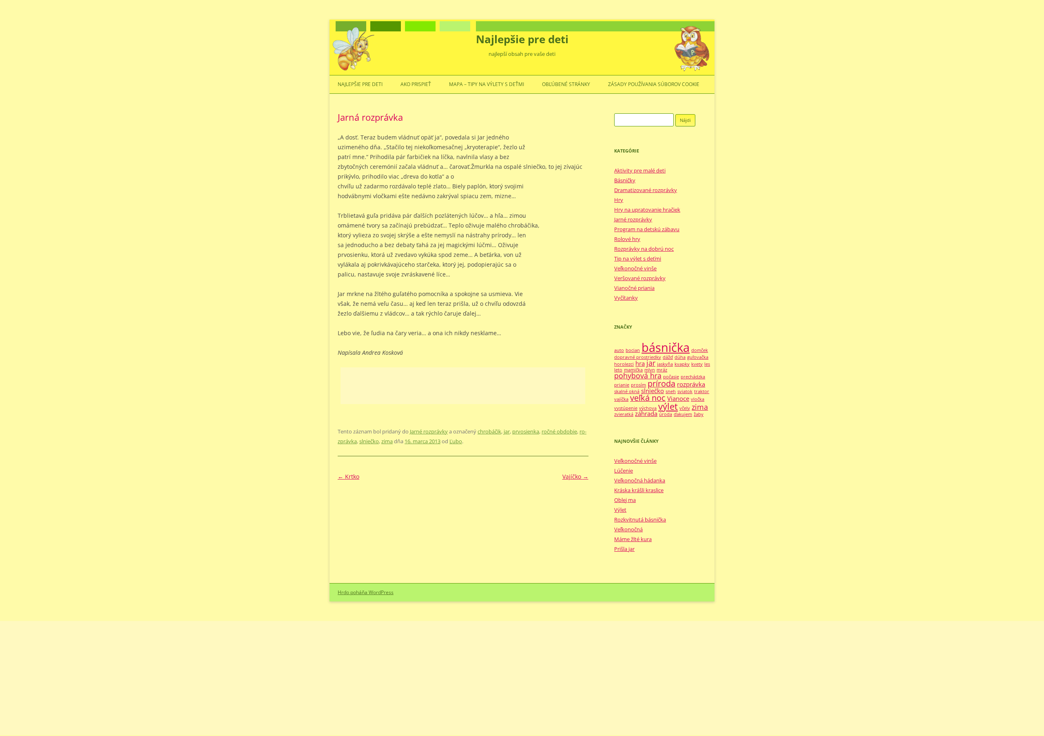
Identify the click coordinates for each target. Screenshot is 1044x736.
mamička (633, 370)
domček (699, 350)
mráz (662, 370)
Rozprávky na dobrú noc (644, 248)
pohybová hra (637, 375)
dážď (668, 357)
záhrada (646, 413)
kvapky (682, 364)
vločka (697, 399)
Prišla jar (624, 549)
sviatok (684, 391)
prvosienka (525, 431)
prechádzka (693, 377)
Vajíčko (575, 476)
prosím (638, 385)
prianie (621, 385)
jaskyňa (665, 364)
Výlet (620, 509)
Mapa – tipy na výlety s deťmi (486, 84)
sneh (671, 391)
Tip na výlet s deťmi (637, 258)
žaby (698, 414)
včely (684, 408)
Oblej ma (625, 500)
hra (640, 363)
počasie (671, 377)
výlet (668, 406)
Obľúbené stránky (566, 84)
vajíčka (621, 399)
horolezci (624, 364)
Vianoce (678, 398)
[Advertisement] (463, 385)
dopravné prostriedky (637, 357)
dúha (680, 357)
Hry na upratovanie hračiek (647, 209)
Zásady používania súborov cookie (653, 84)
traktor (701, 391)
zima (387, 441)
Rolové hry (627, 239)
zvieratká (623, 414)
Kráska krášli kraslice (639, 490)
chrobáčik (489, 431)
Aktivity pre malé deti (640, 170)
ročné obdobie (559, 431)
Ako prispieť (415, 84)
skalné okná (626, 391)
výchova (648, 408)
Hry (618, 199)
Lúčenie (623, 470)
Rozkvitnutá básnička (640, 519)
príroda (661, 383)
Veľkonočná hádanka (639, 480)
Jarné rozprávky (429, 431)
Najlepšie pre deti (522, 39)
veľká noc (648, 397)
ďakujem (683, 414)
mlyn (649, 370)
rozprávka (691, 384)
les (707, 364)
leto (618, 370)
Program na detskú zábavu (646, 229)
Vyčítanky (626, 297)
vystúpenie (625, 408)
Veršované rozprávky (640, 278)
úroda (665, 414)
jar (507, 431)
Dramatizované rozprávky (645, 190)
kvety (697, 364)
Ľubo (455, 441)
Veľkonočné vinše (635, 268)
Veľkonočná (628, 529)
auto (619, 350)
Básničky (624, 180)
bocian (633, 350)
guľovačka (697, 357)
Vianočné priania (634, 288)
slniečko (369, 441)
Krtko (348, 476)
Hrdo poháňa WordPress (366, 592)
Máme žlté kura (633, 539)
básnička (665, 347)
